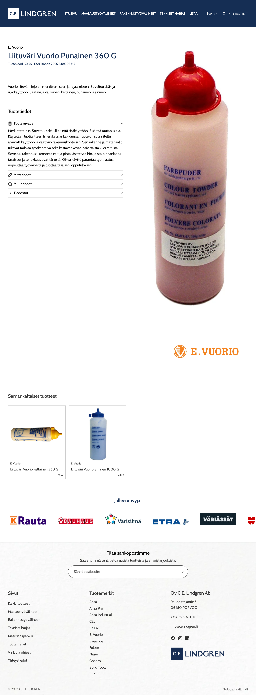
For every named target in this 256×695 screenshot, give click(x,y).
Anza (93, 602)
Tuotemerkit (17, 644)
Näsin (93, 654)
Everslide (96, 641)
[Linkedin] (187, 638)
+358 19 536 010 (183, 617)
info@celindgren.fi (184, 626)
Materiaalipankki (20, 636)
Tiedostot (21, 193)
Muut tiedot (23, 184)
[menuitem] (193, 13)
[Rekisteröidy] (182, 572)
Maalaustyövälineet (22, 611)
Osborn (95, 661)
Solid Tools (97, 667)
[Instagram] (180, 638)
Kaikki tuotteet (19, 603)
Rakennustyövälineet (24, 619)
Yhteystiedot (17, 660)
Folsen (94, 647)
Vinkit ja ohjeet (19, 652)
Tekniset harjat (19, 628)
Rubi (92, 674)
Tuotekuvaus (23, 123)
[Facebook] (173, 638)
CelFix (94, 628)
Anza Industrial (100, 615)
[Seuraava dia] (243, 518)
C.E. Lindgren (29, 689)
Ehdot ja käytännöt (235, 689)
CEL (92, 621)
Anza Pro (96, 608)
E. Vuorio (96, 634)
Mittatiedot (22, 175)
